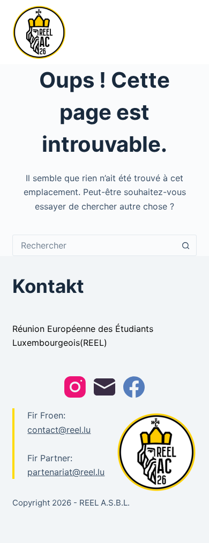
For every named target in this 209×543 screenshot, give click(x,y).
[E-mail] (104, 387)
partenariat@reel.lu (65, 472)
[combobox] (94, 245)
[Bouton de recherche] (186, 245)
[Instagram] (75, 387)
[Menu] (192, 32)
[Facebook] (134, 387)
